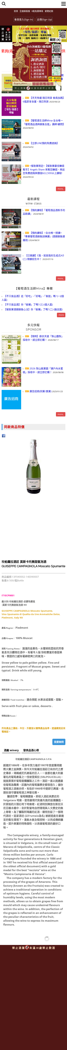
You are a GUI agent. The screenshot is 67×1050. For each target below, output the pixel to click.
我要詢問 (59, 741)
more (61, 314)
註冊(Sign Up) (44, 19)
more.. (61, 188)
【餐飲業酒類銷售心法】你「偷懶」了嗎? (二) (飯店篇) (32, 309)
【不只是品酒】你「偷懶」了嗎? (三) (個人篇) (28, 304)
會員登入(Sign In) (23, 19)
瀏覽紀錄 (49, 11)
